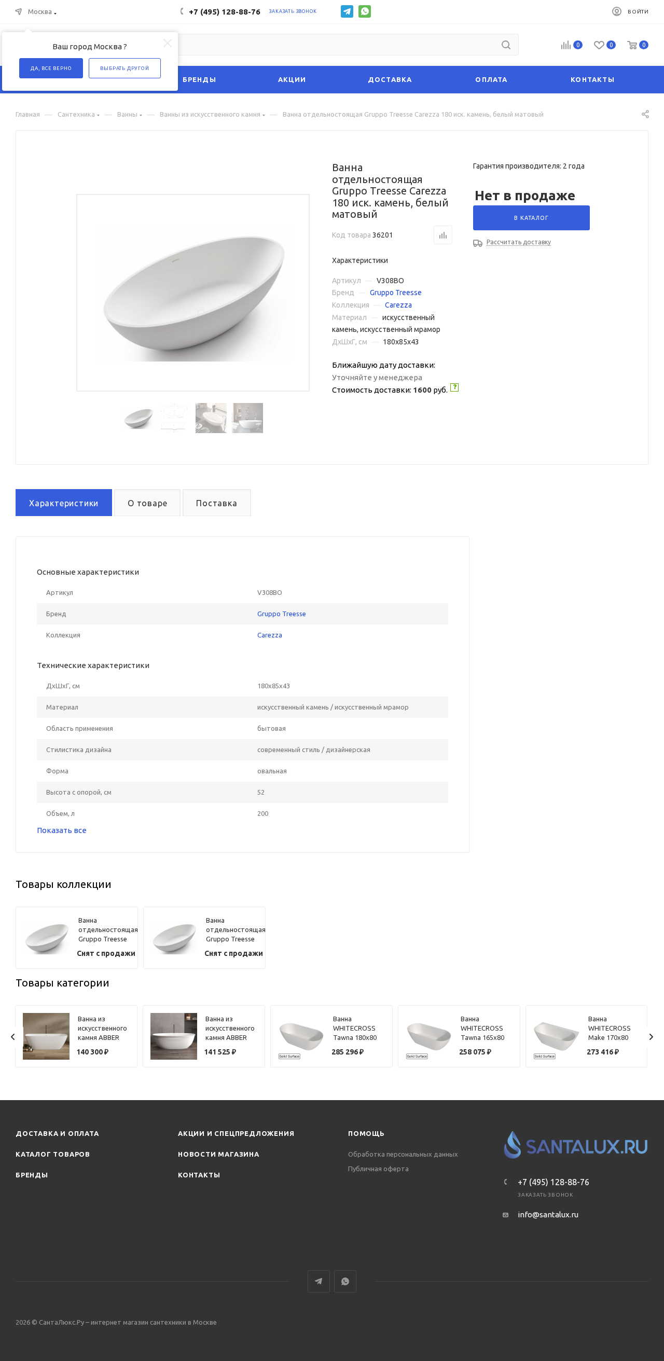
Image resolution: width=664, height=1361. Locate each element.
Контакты (199, 1174)
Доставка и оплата (57, 1133)
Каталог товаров (53, 1154)
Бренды (32, 1174)
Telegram (347, 11)
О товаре (147, 503)
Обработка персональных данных (403, 1154)
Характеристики (64, 503)
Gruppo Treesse (396, 292)
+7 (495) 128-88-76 (224, 11)
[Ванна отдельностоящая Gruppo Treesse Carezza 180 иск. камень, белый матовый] (193, 293)
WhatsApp (364, 11)
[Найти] (506, 44)
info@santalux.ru (548, 1214)
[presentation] (13, 1036)
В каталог (531, 218)
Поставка (216, 503)
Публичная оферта (378, 1168)
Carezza (398, 305)
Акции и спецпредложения (236, 1133)
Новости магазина (218, 1154)
